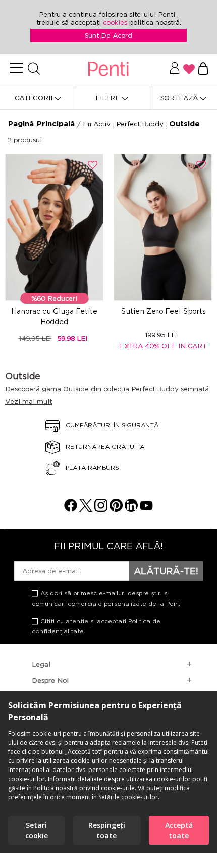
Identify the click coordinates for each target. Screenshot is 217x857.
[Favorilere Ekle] (92, 165)
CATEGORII (35, 98)
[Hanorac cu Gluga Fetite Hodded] (54, 227)
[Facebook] (70, 509)
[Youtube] (146, 509)
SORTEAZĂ (180, 98)
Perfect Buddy (141, 124)
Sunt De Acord (108, 35)
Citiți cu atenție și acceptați (96, 626)
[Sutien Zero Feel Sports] (162, 227)
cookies (116, 22)
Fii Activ (98, 124)
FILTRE (108, 98)
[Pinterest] (116, 509)
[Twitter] (85, 509)
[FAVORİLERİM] (189, 69)
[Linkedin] (131, 509)
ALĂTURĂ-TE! (166, 570)
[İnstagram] (100, 509)
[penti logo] (108, 69)
